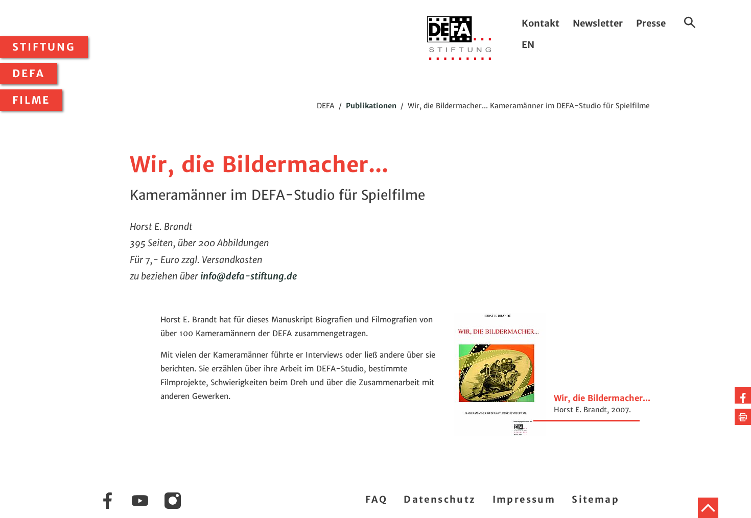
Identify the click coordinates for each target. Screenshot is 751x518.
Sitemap (595, 499)
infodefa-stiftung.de (248, 276)
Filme (31, 100)
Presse (651, 23)
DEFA (28, 73)
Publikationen (371, 105)
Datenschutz (440, 499)
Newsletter (598, 23)
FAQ (376, 499)
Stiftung (44, 47)
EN (528, 45)
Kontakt (540, 23)
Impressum (524, 499)
